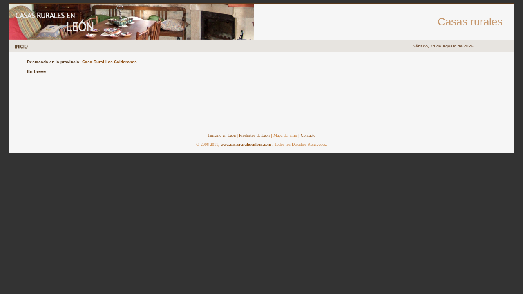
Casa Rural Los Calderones (109, 62)
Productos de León (254, 135)
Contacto (308, 135)
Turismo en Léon (222, 135)
